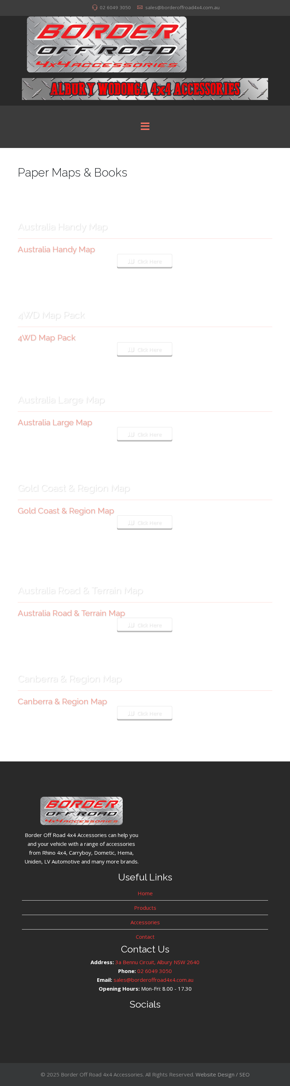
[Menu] (145, 127)
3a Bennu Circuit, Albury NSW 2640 (157, 962)
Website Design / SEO (223, 1074)
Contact (145, 936)
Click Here (149, 261)
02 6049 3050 (115, 7)
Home (145, 893)
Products (145, 907)
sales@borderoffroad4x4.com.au (182, 7)
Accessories (145, 922)
